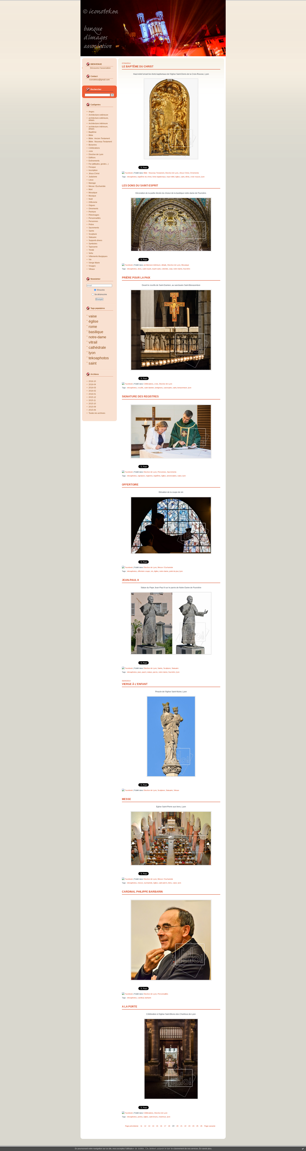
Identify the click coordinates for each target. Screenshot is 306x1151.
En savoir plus (205, 1148)
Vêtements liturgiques (98, 256)
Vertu (91, 253)
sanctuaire (168, 388)
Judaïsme (93, 177)
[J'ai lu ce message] (303, 1148)
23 (189, 1126)
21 (181, 1126)
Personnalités (95, 218)
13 (149, 1126)
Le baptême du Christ (137, 66)
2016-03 (92, 388)
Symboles (93, 244)
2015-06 (92, 410)
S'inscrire (101, 290)
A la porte (129, 1006)
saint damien (149, 388)
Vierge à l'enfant (135, 684)
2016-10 (92, 381)
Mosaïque (93, 193)
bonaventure (182, 388)
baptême (157, 476)
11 (141, 1126)
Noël (91, 199)
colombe (165, 269)
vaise (93, 316)
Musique (92, 196)
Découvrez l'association (100, 68)
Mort (90, 189)
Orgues (92, 205)
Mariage (92, 183)
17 (165, 1126)
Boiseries (93, 145)
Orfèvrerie (93, 202)
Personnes (93, 221)
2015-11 (92, 400)
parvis (155, 672)
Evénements (94, 161)
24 (193, 1126)
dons (140, 269)
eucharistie (148, 883)
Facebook (128, 173)
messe (140, 883)
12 (145, 1126)
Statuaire (92, 237)
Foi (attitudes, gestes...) (99, 164)
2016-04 (92, 384)
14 (153, 1126)
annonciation (171, 476)
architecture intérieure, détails (98, 128)
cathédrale (97, 347)
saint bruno (153, 1117)
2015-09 (92, 407)
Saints (91, 231)
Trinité (91, 250)
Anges (91, 112)
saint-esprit (146, 269)
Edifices (92, 157)
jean (139, 672)
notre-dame (97, 337)
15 (157, 1126)
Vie (90, 259)
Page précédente (131, 1126)
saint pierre (163, 883)
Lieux (91, 180)
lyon (92, 353)
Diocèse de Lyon (96, 154)
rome (93, 327)
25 (197, 1126)
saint (92, 363)
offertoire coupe (144, 571)
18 (169, 1126)
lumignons (159, 388)
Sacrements (94, 228)
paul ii (144, 672)
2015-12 (92, 397)
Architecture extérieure (98, 115)
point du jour (173, 571)
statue (149, 672)
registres (149, 476)
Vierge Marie (94, 263)
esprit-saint (156, 269)
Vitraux (92, 269)
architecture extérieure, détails (99, 119)
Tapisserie (93, 247)
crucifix (140, 388)
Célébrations (94, 148)
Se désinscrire (101, 294)
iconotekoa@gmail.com (99, 80)
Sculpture (93, 234)
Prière (91, 224)
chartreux (162, 1117)
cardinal (141, 998)
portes (140, 1117)
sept (170, 269)
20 (177, 1126)
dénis (187, 177)
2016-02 (92, 391)
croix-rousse (195, 177)
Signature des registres (140, 396)
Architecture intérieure (98, 123)
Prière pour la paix (136, 277)
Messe (126, 799)
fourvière (186, 269)
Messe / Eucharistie (97, 186)
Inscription (93, 170)
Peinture (92, 212)
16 (161, 1126)
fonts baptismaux (159, 177)
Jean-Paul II (130, 580)
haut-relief (170, 177)
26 (201, 1126)
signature (141, 476)
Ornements (93, 208)
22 (185, 1126)
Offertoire (130, 484)
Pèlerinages (94, 215)
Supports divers (95, 240)
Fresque (92, 167)
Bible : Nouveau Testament (100, 142)
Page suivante (209, 1126)
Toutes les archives (97, 413)
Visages (92, 266)
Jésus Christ (94, 173)
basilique (96, 332)
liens (170, 883)
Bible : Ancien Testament (99, 138)
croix (91, 151)
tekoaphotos (99, 358)
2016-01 (92, 394)
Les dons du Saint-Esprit (140, 185)
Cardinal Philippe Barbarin (142, 891)
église (93, 321)
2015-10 (92, 403)
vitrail (93, 342)
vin (152, 571)
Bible (91, 135)
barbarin (148, 998)
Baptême (92, 132)
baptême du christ (145, 177)
